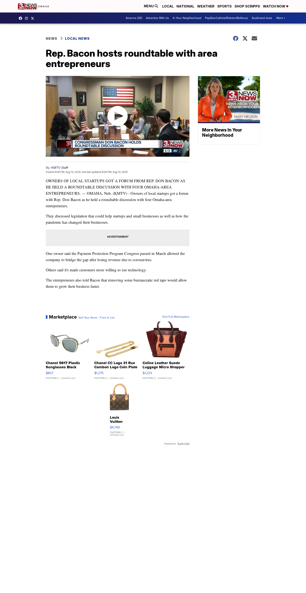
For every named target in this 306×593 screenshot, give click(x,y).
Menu (149, 6)
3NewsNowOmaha (33, 18)
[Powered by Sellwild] (183, 443)
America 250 (134, 18)
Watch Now (274, 6)
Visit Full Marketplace (175, 316)
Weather (205, 6)
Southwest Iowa (262, 18)
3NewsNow (21, 18)
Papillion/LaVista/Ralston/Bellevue (226, 18)
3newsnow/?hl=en (27, 18)
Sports (224, 6)
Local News (77, 38)
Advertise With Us (157, 18)
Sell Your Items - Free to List (96, 317)
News (51, 38)
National (185, 6)
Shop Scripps (247, 6)
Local (168, 6)
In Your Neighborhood (187, 18)
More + (280, 18)
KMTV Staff (59, 168)
